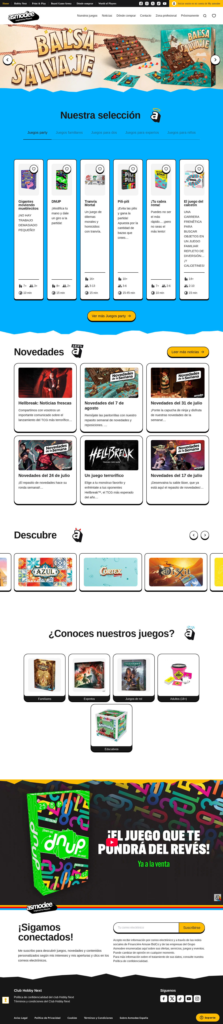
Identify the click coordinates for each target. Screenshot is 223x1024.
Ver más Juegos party (109, 316)
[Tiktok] (159, 3)
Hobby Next (20, 3)
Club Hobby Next (28, 990)
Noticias (107, 15)
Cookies (72, 1017)
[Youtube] (165, 3)
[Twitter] (172, 998)
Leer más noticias (185, 352)
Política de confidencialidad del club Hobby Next (44, 997)
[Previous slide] (8, 60)
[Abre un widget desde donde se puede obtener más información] (208, 1018)
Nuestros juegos (87, 15)
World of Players (107, 3)
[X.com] (153, 3)
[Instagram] (147, 3)
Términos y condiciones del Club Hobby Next (42, 1001)
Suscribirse (191, 928)
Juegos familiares (69, 132)
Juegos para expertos (142, 132)
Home (6, 3)
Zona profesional (166, 15)
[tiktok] (180, 998)
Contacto (145, 15)
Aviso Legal (21, 1017)
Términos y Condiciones (98, 1017)
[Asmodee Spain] (23, 16)
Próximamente (190, 15)
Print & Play (39, 3)
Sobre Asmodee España (134, 1017)
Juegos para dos (104, 132)
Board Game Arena (61, 3)
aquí (144, 948)
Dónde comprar (85, 3)
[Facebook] (141, 3)
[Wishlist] (214, 16)
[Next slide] (215, 60)
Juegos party (37, 132)
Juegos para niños (181, 132)
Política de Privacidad (47, 1017)
